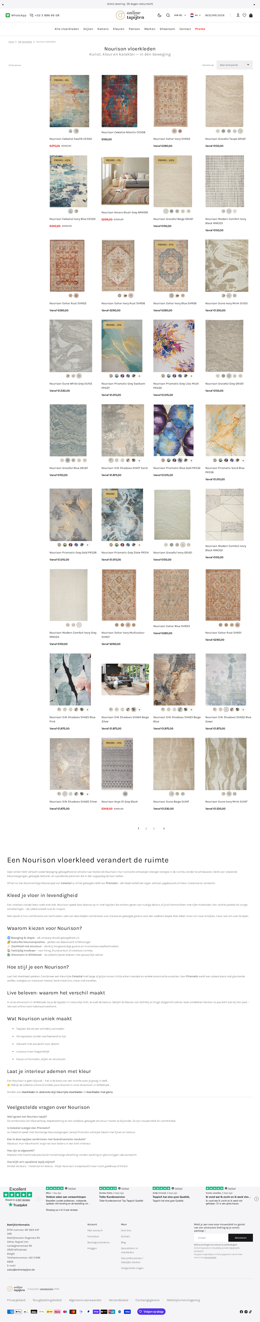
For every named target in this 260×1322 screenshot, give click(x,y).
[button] (4, 6)
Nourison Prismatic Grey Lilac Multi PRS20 (176, 385)
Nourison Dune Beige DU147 (171, 801)
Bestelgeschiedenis (98, 1242)
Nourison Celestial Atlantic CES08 (123, 132)
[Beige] (217, 131)
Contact (125, 1236)
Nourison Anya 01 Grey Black (120, 801)
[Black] (122, 376)
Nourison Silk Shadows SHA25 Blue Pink (72, 719)
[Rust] (180, 131)
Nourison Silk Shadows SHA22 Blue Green (228, 719)
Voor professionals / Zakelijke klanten (132, 1260)
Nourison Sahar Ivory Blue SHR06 (175, 303)
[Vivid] (116, 376)
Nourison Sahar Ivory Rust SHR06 (123, 303)
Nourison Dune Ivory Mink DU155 (226, 303)
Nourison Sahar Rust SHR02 (68, 303)
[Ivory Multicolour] (125, 295)
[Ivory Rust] (130, 295)
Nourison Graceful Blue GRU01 (69, 468)
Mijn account (95, 1230)
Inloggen (92, 1248)
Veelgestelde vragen (132, 1268)
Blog (123, 1242)
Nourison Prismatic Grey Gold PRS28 (73, 552)
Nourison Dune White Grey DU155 (71, 383)
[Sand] (111, 460)
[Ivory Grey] (234, 211)
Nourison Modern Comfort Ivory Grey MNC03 (73, 635)
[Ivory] (70, 131)
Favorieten (93, 1236)
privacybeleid (210, 1257)
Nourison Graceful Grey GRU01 (224, 383)
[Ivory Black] (229, 211)
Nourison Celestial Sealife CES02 (71, 138)
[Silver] (116, 460)
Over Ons (126, 1230)
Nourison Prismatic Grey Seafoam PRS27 (123, 385)
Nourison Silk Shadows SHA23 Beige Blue (177, 719)
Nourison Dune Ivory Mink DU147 (226, 801)
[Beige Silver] (133, 460)
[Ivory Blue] (119, 295)
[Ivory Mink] (229, 295)
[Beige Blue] (128, 460)
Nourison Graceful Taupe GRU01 (225, 138)
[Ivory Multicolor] (128, 625)
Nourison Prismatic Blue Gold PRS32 (176, 468)
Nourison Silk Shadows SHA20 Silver (73, 801)
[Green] (122, 625)
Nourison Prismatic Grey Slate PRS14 (125, 552)
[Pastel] (76, 131)
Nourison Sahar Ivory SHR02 (171, 138)
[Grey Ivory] (223, 211)
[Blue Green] (122, 460)
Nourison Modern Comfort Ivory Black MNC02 (225, 548)
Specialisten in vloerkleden (129, 1250)
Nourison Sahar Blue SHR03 (171, 626)
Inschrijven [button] (215, 15)
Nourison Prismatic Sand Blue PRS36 (224, 470)
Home (11, 42)
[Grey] (229, 131)
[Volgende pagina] (163, 828)
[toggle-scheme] (159, 15)
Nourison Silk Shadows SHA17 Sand (125, 468)
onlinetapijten (46, 1289)
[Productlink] (73, 111)
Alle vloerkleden (25, 42)
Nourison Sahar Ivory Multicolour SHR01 (123, 635)
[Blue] (223, 131)
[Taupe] (240, 131)
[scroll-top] (252, 1302)
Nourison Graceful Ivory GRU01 (172, 552)
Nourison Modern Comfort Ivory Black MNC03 (225, 221)
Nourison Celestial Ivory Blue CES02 (73, 219)
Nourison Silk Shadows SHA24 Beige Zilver (125, 719)
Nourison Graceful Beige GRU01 (173, 219)
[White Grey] (234, 295)
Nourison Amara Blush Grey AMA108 (125, 212)
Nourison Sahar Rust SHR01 (223, 632)
